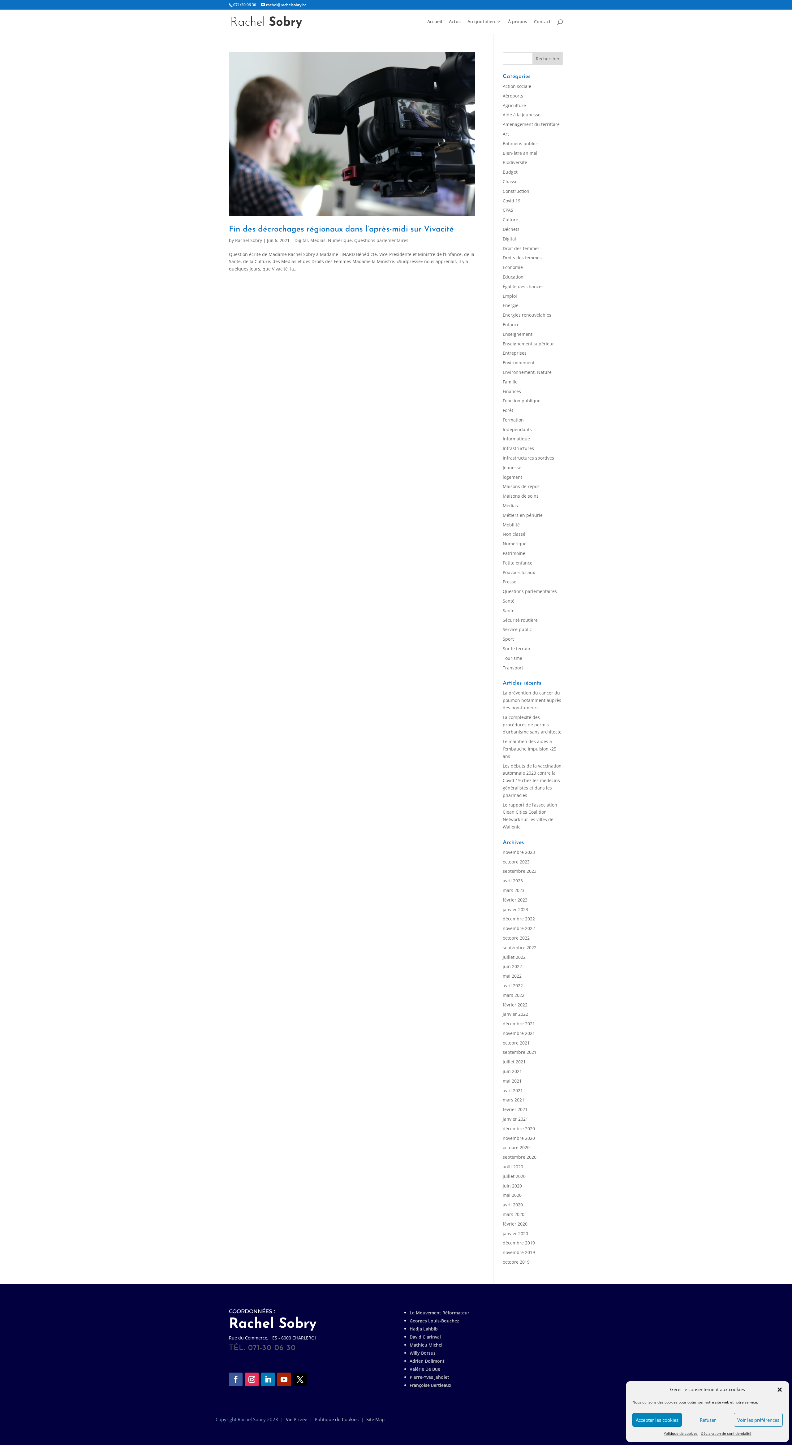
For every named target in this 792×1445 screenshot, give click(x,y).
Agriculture (514, 105)
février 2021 (515, 1109)
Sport (508, 639)
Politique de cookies (681, 1433)
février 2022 (515, 1005)
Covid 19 (511, 201)
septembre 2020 (519, 1157)
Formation (513, 420)
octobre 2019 (516, 1262)
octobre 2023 (516, 862)
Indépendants (517, 429)
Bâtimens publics (521, 143)
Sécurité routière (520, 620)
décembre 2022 (519, 919)
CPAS (508, 210)
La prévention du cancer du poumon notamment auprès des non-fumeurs (532, 700)
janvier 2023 (515, 909)
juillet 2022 (514, 957)
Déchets (511, 229)
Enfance (511, 324)
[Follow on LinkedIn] (268, 1379)
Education (513, 277)
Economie (513, 267)
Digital (301, 240)
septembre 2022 (519, 947)
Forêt (508, 410)
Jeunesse (512, 467)
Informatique (516, 439)
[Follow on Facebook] (236, 1379)
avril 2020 (513, 1205)
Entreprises (515, 353)
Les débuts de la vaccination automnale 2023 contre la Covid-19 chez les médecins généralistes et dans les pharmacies (532, 780)
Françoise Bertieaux (430, 1385)
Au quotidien (481, 21)
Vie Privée (296, 1419)
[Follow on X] (300, 1379)
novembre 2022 (519, 928)
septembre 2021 (519, 1052)
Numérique (340, 240)
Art (506, 134)
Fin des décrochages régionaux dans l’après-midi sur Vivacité (341, 229)
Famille (510, 382)
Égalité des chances (523, 286)
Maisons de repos (521, 486)
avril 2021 (513, 1090)
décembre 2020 (519, 1128)
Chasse (510, 181)
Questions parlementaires (381, 240)
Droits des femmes (522, 258)
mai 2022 (512, 976)
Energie (511, 305)
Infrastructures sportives (528, 458)
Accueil (434, 21)
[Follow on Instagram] (252, 1379)
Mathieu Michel (426, 1345)
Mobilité (511, 525)
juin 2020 (512, 1186)
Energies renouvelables (527, 315)
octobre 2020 (516, 1147)
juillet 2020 (514, 1176)
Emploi (510, 296)
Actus (455, 21)
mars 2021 (513, 1100)
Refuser (708, 1420)
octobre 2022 (516, 938)
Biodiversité (515, 162)
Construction (516, 191)
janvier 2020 (515, 1233)
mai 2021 (512, 1081)
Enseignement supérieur (528, 344)
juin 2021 (512, 1071)
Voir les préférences (758, 1420)
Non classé (514, 534)
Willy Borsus (423, 1353)
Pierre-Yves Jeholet (429, 1377)
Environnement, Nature (527, 372)
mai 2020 (512, 1195)
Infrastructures (518, 448)
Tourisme (512, 658)
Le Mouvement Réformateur (439, 1313)
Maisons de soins (521, 496)
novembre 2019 (519, 1252)
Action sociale (517, 86)
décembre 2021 (519, 1024)
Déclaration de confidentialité (726, 1433)
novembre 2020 (519, 1138)
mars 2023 (513, 890)
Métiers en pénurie (523, 515)
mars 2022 (513, 995)
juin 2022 (512, 966)
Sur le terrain (516, 648)
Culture (510, 220)
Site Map (375, 1419)
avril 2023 (513, 881)
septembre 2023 (519, 871)
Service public (517, 629)
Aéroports (513, 96)
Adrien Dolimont (427, 1361)
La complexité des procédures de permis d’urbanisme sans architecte (532, 724)
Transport (513, 668)
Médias (317, 240)
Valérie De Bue (425, 1369)
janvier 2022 (515, 1014)
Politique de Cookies (337, 1419)
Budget (510, 172)
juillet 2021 (514, 1062)
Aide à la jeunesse (521, 115)
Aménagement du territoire (531, 124)
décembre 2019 (519, 1243)
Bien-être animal (520, 153)
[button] (780, 1390)
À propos (517, 21)
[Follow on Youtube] (284, 1379)
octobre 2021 (516, 1043)
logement (512, 477)
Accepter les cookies (657, 1420)
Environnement (519, 363)
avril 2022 (513, 986)
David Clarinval (425, 1337)
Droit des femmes (521, 248)
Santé (508, 601)
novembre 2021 (519, 1033)
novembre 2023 (519, 852)
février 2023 (515, 900)
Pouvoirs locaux (519, 572)
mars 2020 (513, 1214)
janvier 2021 (515, 1119)
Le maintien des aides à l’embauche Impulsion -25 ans (529, 748)
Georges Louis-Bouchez (434, 1321)
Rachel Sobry (248, 240)
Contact (542, 21)
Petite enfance (517, 563)
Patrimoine (514, 553)
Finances (512, 391)
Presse (509, 582)
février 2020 (515, 1224)
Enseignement (517, 334)
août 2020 (513, 1167)
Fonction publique (521, 401)
